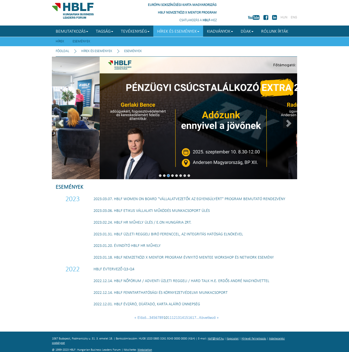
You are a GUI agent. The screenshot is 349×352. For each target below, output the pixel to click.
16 (190, 318)
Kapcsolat (233, 338)
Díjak (246, 31)
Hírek (60, 41)
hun (284, 17)
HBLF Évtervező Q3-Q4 (114, 269)
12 (174, 318)
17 (194, 318)
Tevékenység (134, 31)
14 (182, 318)
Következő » (209, 318)
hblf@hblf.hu (216, 338)
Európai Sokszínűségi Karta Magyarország (182, 5)
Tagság (103, 31)
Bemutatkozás (71, 31)
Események (81, 41)
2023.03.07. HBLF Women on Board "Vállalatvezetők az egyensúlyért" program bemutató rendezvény (189, 199)
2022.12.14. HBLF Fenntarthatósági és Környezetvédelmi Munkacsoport (161, 293)
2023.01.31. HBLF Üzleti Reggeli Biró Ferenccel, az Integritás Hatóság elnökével (168, 234)
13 (178, 318)
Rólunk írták (274, 31)
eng (294, 17)
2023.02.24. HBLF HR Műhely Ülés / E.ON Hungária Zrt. (142, 223)
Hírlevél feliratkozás (253, 338)
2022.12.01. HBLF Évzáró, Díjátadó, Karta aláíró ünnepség (147, 304)
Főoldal (62, 51)
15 (186, 318)
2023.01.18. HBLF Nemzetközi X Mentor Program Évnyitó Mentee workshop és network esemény (184, 258)
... (147, 318)
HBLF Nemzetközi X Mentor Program (187, 13)
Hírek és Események (177, 31)
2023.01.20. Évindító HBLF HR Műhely (127, 246)
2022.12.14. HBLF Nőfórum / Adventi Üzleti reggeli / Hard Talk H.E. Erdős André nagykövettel (181, 281)
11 (170, 318)
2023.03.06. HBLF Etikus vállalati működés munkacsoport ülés (152, 211)
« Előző (140, 318)
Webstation (144, 349)
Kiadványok (218, 31)
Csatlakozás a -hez (198, 20)
